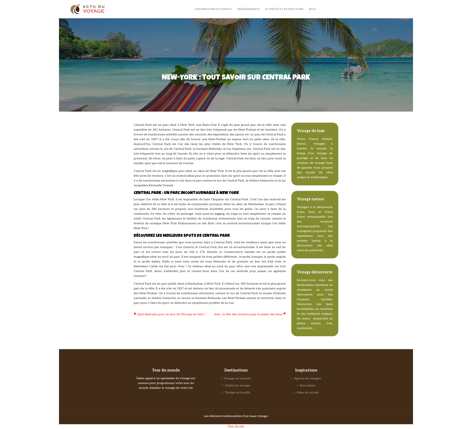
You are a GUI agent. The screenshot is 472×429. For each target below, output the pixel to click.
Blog (312, 9)
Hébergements (248, 9)
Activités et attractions (284, 9)
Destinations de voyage (213, 9)
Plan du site (236, 426)
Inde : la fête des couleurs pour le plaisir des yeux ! (248, 317)
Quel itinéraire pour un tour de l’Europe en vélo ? (171, 314)
